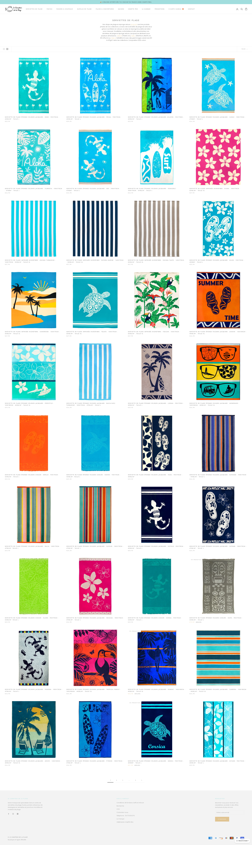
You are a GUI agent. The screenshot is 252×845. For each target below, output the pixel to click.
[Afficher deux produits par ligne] (4, 49)
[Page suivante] (142, 780)
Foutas (49, 9)
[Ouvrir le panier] (246, 9)
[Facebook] (8, 814)
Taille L (133, 36)
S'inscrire (222, 819)
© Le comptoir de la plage (18, 837)
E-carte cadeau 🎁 (176, 9)
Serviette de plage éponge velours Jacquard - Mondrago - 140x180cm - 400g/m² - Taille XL (214, 404)
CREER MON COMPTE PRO (125, 822)
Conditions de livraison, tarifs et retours (130, 803)
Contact (191, 9)
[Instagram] (13, 814)
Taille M (119, 36)
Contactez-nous (122, 812)
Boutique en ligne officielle (17, 840)
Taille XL (113, 38)
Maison (121, 9)
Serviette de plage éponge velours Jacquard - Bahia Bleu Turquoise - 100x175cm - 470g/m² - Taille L (90, 404)
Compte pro (133, 9)
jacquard (134, 24)
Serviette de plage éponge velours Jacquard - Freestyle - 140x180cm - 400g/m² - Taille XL (29, 404)
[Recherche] (242, 9)
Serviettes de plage (34, 9)
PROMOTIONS (160, 9)
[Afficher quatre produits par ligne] (7, 49)
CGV (118, 809)
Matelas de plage (84, 9)
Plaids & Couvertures (105, 9)
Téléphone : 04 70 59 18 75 (126, 816)
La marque (146, 9)
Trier (243, 49)
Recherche (120, 806)
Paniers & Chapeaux (65, 9)
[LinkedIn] (17, 814)
